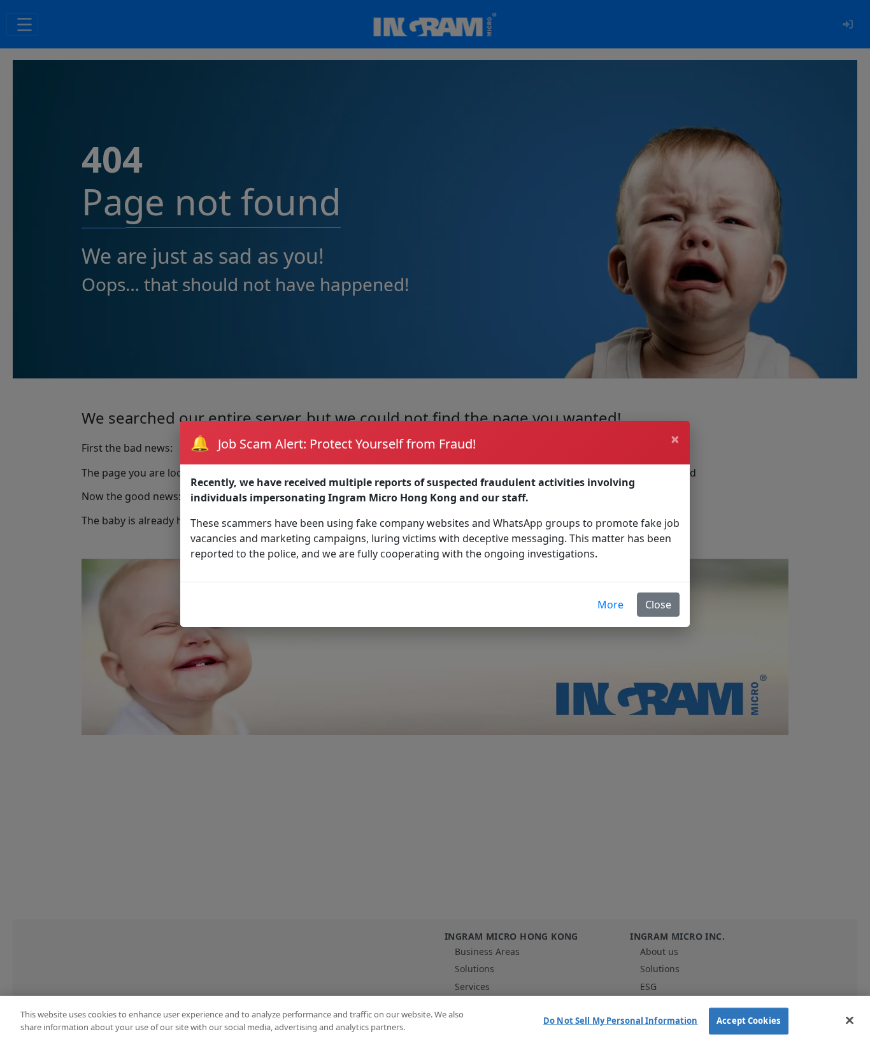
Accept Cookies (748, 1020)
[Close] (850, 1020)
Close (658, 605)
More (610, 605)
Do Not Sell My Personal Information (620, 1020)
